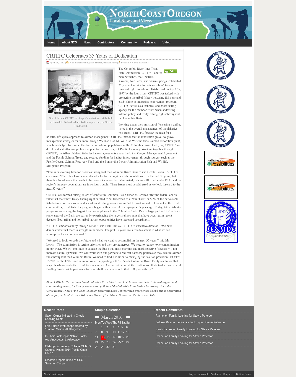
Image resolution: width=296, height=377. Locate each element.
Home (51, 42)
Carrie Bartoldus (140, 62)
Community (129, 42)
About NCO (69, 42)
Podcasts (149, 42)
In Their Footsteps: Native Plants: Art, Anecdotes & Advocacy (66, 337)
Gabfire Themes (244, 373)
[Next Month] (128, 317)
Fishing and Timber (92, 62)
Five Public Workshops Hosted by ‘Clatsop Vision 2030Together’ (66, 327)
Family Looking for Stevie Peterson (191, 315)
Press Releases (110, 62)
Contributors (106, 42)
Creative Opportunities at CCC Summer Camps (64, 361)
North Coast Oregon (54, 373)
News (87, 42)
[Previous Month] (97, 317)
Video (166, 42)
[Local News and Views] (148, 22)
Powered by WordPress (209, 373)
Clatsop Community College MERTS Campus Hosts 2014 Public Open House (68, 350)
